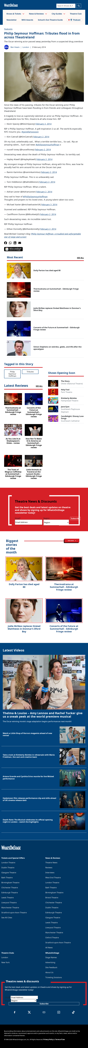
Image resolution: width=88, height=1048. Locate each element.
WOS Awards (27, 20)
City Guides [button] (57, 13)
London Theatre (8, 862)
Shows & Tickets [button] (14, 13)
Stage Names (51, 957)
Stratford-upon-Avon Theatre (14, 912)
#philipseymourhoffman (47, 144)
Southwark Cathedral (70, 421)
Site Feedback (51, 967)
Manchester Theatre (10, 907)
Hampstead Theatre (69, 400)
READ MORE (71, 540)
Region (46, 518)
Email (18, 518)
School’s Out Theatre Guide (50, 20)
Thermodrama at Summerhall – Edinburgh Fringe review (64, 587)
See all (80, 258)
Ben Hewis (15, 47)
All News (49, 947)
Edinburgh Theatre (9, 892)
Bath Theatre (7, 877)
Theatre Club (76, 13)
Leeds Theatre (7, 897)
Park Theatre (66, 392)
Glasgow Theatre (8, 872)
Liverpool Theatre (9, 902)
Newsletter (12, 20)
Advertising (50, 962)
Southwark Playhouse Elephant (70, 410)
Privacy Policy (48, 1039)
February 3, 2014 (49, 204)
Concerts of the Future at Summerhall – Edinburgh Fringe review (64, 629)
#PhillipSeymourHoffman (35, 196)
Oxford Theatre (52, 937)
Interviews (49, 872)
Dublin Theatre (7, 867)
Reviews (48, 867)
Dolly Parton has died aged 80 (24, 585)
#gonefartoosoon (30, 131)
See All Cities (6, 917)
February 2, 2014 (43, 123)
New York (5, 962)
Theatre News (51, 862)
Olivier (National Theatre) (72, 383)
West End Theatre (53, 877)
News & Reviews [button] (36, 13)
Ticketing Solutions (53, 977)
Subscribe (75, 518)
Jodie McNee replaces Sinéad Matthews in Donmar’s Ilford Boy (24, 629)
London (25, 47)
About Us (49, 972)
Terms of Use (60, 1039)
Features (8, 29)
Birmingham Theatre (10, 882)
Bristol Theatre (51, 897)
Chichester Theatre (9, 887)
